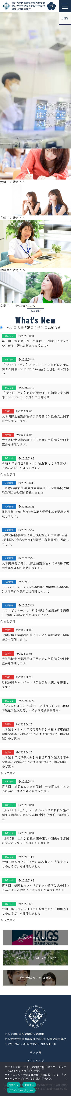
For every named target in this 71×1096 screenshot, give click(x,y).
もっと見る (8, 474)
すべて (8, 327)
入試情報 (24, 327)
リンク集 (35, 1052)
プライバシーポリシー (21, 1090)
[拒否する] (66, 1079)
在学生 (39, 327)
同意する (14, 1084)
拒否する (29, 1084)
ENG (64, 18)
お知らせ (54, 327)
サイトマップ (35, 1061)
